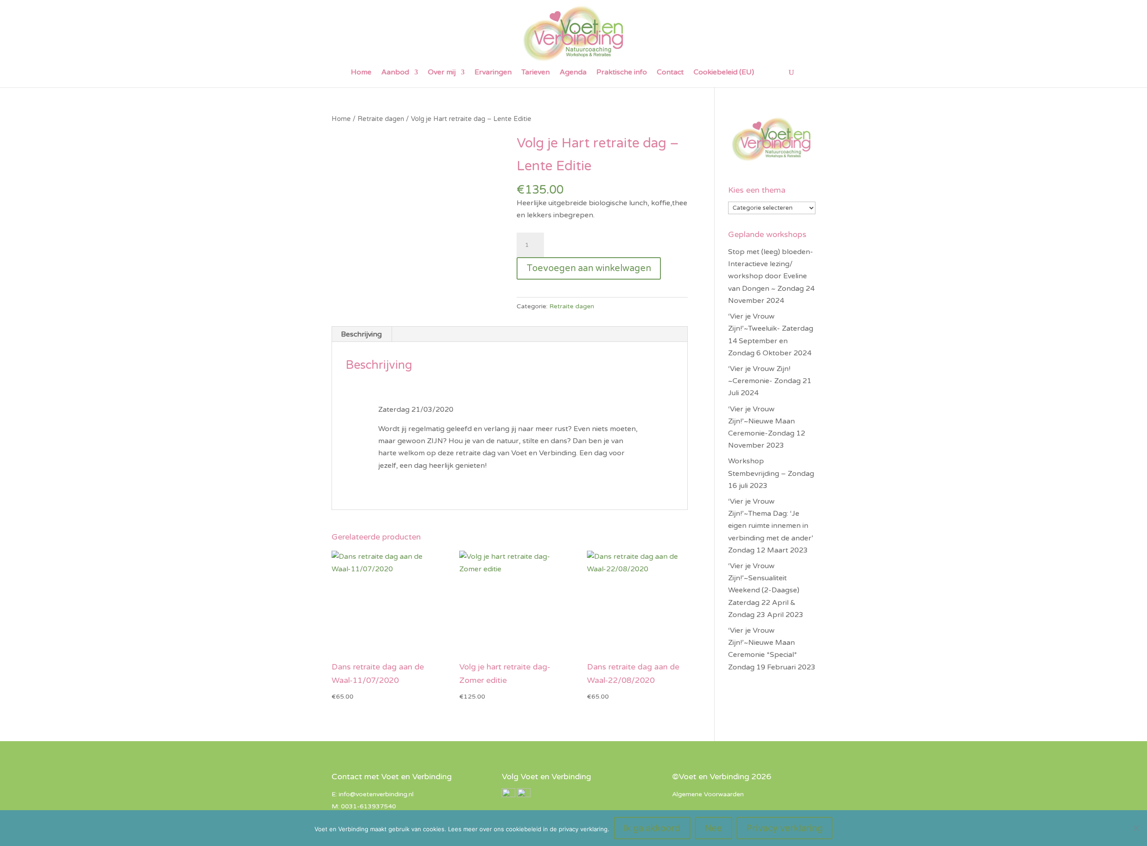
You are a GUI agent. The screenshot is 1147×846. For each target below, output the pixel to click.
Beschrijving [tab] (361, 334)
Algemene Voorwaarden (708, 794)
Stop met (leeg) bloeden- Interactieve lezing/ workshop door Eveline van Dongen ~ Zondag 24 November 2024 (771, 276)
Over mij (442, 73)
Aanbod (395, 73)
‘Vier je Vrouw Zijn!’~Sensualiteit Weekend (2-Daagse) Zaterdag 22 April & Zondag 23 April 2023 (765, 590)
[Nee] (1135, 828)
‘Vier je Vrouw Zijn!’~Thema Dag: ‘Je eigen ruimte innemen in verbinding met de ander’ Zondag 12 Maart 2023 (770, 526)
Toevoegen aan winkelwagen (588, 268)
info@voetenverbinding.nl (376, 794)
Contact (670, 73)
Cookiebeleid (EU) (724, 73)
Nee (713, 828)
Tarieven (536, 73)
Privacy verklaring (784, 828)
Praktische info (621, 73)
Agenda (573, 73)
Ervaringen (493, 73)
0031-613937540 (368, 806)
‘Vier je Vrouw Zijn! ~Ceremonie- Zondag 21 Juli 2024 (769, 380)
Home (361, 73)
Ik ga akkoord (652, 828)
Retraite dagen (381, 119)
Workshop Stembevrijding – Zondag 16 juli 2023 (771, 473)
